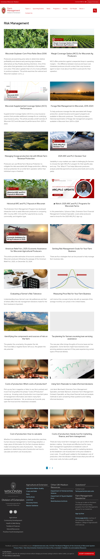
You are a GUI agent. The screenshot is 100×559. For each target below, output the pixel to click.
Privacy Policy (18, 548)
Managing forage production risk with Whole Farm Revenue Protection (26, 157)
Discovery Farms (32, 503)
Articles (65, 8)
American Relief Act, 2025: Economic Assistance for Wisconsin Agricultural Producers (26, 249)
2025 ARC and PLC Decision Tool (72, 156)
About (81, 8)
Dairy (28, 494)
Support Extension (93, 2)
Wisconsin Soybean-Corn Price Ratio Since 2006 (26, 53)
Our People (73, 8)
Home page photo (81, 518)
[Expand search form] (95, 10)
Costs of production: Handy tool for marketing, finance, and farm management (72, 435)
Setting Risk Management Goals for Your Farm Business (72, 249)
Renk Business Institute (59, 501)
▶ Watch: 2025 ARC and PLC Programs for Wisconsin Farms (72, 204)
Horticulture (30, 497)
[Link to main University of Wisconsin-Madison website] (13, 493)
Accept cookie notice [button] (86, 553)
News (48, 8)
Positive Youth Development (13, 532)
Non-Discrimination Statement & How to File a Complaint (42, 548)
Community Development (13, 520)
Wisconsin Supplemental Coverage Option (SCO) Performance (26, 107)
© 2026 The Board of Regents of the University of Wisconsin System (72, 546)
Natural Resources (13, 529)
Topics (27, 8)
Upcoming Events (38, 8)
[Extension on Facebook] (11, 513)
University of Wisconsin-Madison (10, 2)
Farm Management (13, 9)
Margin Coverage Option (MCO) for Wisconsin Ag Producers (72, 54)
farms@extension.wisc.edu (84, 491)
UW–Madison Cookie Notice (12, 555)
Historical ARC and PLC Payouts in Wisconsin (26, 203)
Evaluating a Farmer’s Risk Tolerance (25, 294)
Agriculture (13, 518)
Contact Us (28, 13)
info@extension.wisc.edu (40, 546)
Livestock (29, 500)
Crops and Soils (31, 491)
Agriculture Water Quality (35, 488)
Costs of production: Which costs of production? (26, 384)
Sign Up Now (79, 514)
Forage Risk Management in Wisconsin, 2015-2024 (72, 106)
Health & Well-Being (13, 523)
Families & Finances (13, 526)
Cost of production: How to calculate (26, 434)
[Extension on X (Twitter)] (15, 513)
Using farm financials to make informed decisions (72, 384)
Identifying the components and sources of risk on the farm (26, 337)
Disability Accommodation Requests (74, 548)
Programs (56, 8)
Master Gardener (32, 506)
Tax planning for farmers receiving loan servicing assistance (72, 337)
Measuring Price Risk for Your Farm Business (72, 294)
